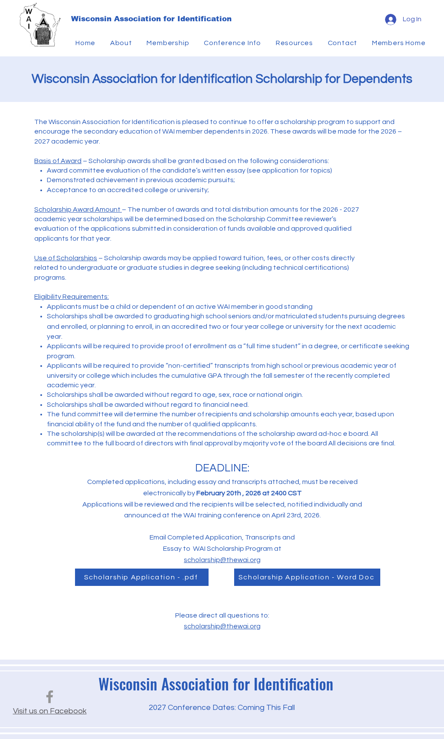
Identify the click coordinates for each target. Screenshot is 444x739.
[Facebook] (49, 696)
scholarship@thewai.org (222, 559)
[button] (122, 43)
